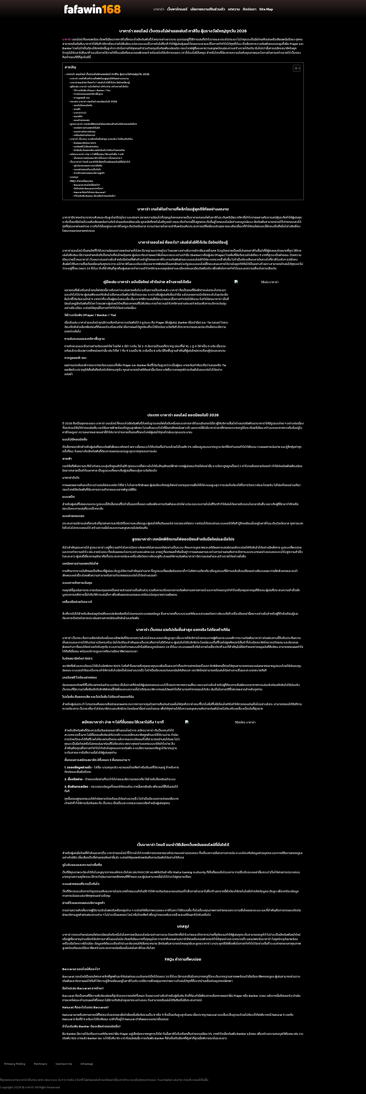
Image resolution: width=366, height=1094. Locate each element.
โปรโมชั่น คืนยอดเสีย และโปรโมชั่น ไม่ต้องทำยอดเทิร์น (99, 150)
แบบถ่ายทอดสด (82, 120)
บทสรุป (74, 177)
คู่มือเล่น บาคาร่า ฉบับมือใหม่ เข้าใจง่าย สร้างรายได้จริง (99, 86)
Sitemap (86, 1064)
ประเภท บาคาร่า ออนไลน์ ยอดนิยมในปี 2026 (93, 101)
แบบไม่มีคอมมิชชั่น (83, 105)
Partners (40, 1064)
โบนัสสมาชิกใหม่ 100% (85, 143)
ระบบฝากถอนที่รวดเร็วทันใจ (87, 169)
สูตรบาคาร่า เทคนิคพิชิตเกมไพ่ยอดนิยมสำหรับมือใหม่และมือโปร (103, 124)
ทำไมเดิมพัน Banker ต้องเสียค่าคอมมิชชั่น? (95, 195)
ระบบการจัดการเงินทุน (85, 131)
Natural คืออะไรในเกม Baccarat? (90, 192)
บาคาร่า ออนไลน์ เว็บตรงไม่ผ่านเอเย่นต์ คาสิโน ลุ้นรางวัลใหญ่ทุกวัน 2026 (107, 74)
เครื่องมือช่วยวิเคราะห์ (84, 135)
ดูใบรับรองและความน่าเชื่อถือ (88, 165)
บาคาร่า (159, 9)
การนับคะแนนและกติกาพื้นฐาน (88, 94)
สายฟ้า (77, 109)
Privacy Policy (14, 1064)
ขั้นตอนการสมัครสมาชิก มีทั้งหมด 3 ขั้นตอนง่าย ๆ (98, 158)
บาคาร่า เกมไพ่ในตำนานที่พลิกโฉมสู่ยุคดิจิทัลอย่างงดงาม (99, 78)
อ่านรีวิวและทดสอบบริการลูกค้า (89, 173)
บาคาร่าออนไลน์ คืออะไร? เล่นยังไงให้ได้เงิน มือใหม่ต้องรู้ (100, 82)
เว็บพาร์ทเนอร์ (177, 9)
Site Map (266, 9)
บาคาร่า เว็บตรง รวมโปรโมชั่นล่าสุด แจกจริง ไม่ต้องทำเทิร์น (101, 139)
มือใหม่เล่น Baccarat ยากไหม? (88, 188)
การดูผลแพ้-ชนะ (82, 97)
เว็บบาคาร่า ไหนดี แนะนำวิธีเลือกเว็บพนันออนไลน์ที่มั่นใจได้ (100, 161)
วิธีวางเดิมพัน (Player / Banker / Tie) (92, 90)
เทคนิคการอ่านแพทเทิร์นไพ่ (87, 127)
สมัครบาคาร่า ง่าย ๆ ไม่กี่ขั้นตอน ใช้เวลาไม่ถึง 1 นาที (96, 154)
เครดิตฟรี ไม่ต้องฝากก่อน (86, 146)
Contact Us (63, 1064)
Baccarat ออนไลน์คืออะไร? (87, 184)
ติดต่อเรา (249, 9)
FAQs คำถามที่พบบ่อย (81, 181)
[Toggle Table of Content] (294, 68)
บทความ (234, 9)
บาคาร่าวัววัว (80, 112)
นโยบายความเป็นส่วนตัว (207, 9)
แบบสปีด (78, 116)
